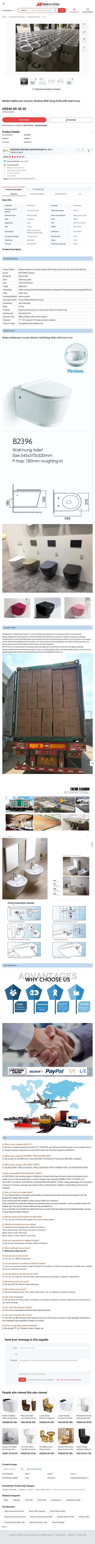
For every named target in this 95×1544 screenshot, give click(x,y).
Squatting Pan (56, 1500)
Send (22, 1379)
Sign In (5, 178)
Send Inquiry (24, 120)
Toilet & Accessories (34, 17)
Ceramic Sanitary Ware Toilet (14, 1522)
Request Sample (41, 125)
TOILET (72, 1474)
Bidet (6, 1500)
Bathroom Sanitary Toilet (38, 1522)
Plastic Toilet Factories (37, 1511)
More (4, 1527)
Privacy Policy (82, 1535)
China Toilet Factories (57, 1511)
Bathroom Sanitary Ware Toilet (41, 1517)
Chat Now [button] (72, 120)
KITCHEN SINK (7, 1474)
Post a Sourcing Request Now (69, 1380)
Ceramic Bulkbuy (58, 1522)
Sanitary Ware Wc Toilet (65, 1517)
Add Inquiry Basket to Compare (47, 89)
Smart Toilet (42, 1500)
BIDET (27, 1474)
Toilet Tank (29, 1500)
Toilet (44, 17)
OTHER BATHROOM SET (79, 1478)
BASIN (50, 1474)
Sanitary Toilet (84, 1517)
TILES (27, 1478)
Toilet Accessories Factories (14, 1511)
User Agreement (60, 1535)
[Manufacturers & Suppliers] (47, 4)
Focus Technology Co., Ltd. (32, 1535)
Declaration (71, 1535)
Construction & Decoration (17, 17)
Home (4, 17)
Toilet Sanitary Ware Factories (14, 1517)
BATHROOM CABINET (10, 1478)
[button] (85, 194)
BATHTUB (51, 1478)
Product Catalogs (34, 1469)
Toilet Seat (16, 1500)
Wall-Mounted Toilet (73, 1500)
